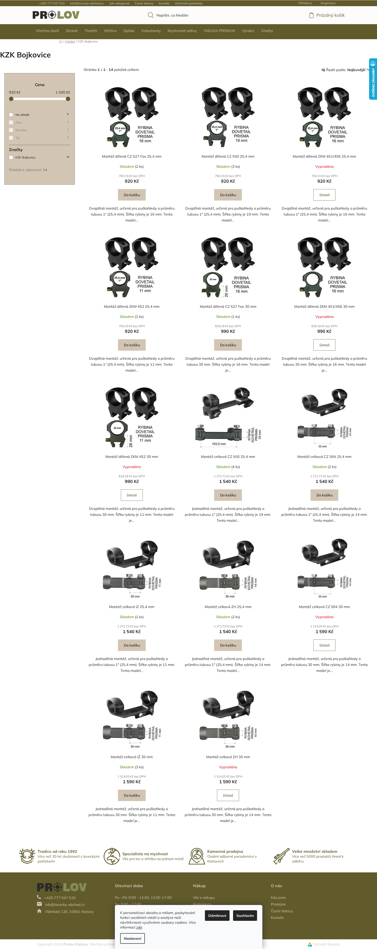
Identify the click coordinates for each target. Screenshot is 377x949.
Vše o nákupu (204, 897)
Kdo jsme (278, 897)
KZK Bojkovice (42, 157)
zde (139, 927)
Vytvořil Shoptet (327, 944)
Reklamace (202, 904)
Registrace (328, 3)
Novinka (41, 130)
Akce (41, 122)
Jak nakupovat (119, 3)
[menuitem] (47, 30)
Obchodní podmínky (189, 3)
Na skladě (41, 115)
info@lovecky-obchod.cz (87, 3)
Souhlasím (245, 915)
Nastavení (132, 938)
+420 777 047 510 (52, 3)
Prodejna (278, 904)
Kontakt (164, 3)
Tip (41, 138)
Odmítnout (217, 915)
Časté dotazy (144, 3)
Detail (324, 195)
